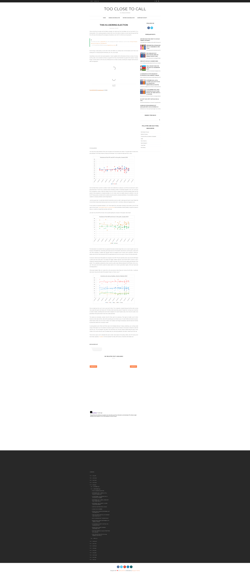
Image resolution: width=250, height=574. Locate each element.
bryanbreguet (100, 90)
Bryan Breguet (94, 344)
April (95, 538)
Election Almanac (144, 134)
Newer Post (93, 366)
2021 (94, 480)
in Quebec (101, 336)
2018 (94, 541)
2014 (94, 550)
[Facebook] (148, 28)
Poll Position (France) (145, 132)
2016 (94, 545)
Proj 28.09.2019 (93, 90)
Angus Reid (143, 145)
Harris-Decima (143, 140)
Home (91, 1)
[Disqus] (114, 391)
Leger (142, 138)
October (96, 486)
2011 (94, 557)
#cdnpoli (135, 41)
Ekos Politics (143, 147)
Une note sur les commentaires (149, 61)
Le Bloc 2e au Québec (97, 509)
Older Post (133, 366)
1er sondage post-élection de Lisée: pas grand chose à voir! (152, 55)
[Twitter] (151, 28)
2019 (94, 484)
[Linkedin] (128, 567)
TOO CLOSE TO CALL (125, 9)
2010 (94, 559)
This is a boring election (98, 490)
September (96, 488)
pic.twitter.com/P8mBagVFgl (100, 43)
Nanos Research (144, 143)
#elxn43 (92, 43)
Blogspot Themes (136, 570)
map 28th (114, 85)
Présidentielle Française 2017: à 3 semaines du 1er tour (153, 47)
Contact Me (96, 1)
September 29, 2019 (111, 45)
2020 (94, 482)
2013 (94, 552)
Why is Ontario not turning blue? (100, 518)
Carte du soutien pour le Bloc (99, 506)
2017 (94, 543)
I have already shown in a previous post (106, 207)
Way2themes (122, 570)
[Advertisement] (99, 461)
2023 (94, 475)
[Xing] (131, 567)
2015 (94, 548)
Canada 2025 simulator (114, 17)
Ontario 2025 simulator (129, 17)
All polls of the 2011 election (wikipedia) (148, 136)
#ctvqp (131, 41)
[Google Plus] (124, 567)
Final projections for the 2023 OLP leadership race (153, 67)
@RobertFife (102, 41)
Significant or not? (142, 17)
